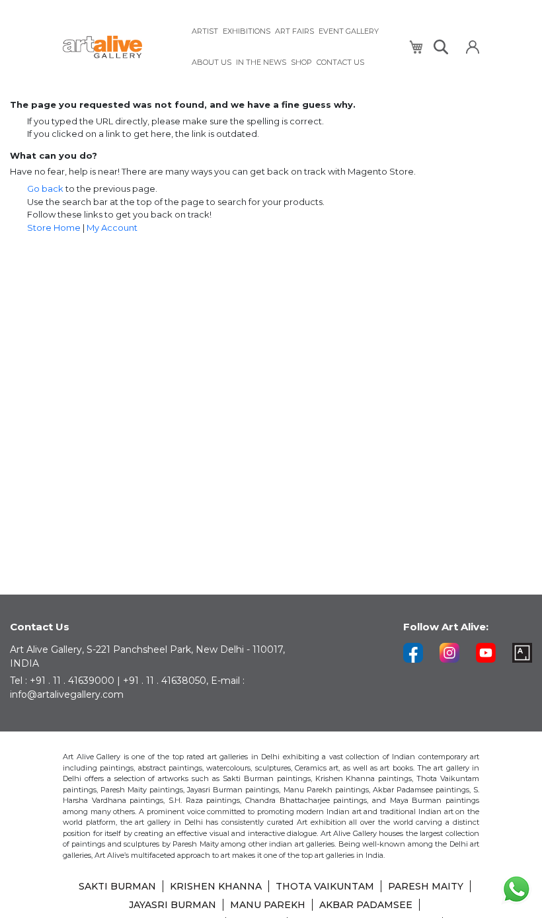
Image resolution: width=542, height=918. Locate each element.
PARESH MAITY (425, 886)
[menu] (292, 47)
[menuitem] (205, 31)
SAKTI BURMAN (117, 886)
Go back (45, 188)
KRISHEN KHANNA (216, 886)
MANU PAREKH (267, 905)
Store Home (54, 227)
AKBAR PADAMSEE (365, 905)
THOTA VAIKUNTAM (325, 886)
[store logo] (119, 47)
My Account (112, 227)
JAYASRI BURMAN (172, 905)
